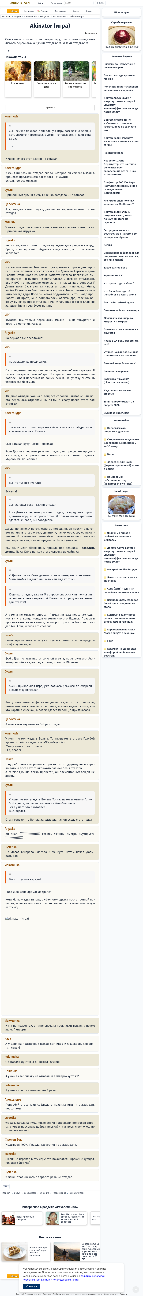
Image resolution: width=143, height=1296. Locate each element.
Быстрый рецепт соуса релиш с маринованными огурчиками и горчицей (119, 618)
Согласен (31, 1286)
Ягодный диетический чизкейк (121, 47)
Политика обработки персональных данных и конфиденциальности (72, 1294)
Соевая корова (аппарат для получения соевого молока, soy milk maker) (121, 256)
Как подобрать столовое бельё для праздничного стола (121, 603)
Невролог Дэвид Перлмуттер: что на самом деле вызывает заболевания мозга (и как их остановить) (120, 167)
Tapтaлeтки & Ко (114, 275)
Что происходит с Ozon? (119, 283)
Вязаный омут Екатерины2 (120, 363)
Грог (110, 640)
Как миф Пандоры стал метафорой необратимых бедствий (120, 652)
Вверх (6, 1186)
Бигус (110, 454)
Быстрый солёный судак (119, 302)
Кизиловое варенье (116, 371)
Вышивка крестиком (116, 412)
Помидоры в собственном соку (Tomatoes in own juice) (118, 480)
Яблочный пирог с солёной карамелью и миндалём (117, 536)
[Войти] (6, 51)
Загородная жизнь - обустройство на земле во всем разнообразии (120, 234)
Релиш (108, 245)
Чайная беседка (113, 152)
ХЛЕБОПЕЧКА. (20, 2)
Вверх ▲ (124, 1294)
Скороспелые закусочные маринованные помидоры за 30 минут (121, 443)
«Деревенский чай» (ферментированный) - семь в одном (121, 465)
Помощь (19, 1294)
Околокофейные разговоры (121, 310)
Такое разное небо (115, 267)
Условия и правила (33, 1294)
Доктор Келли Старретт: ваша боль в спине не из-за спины (121, 141)
